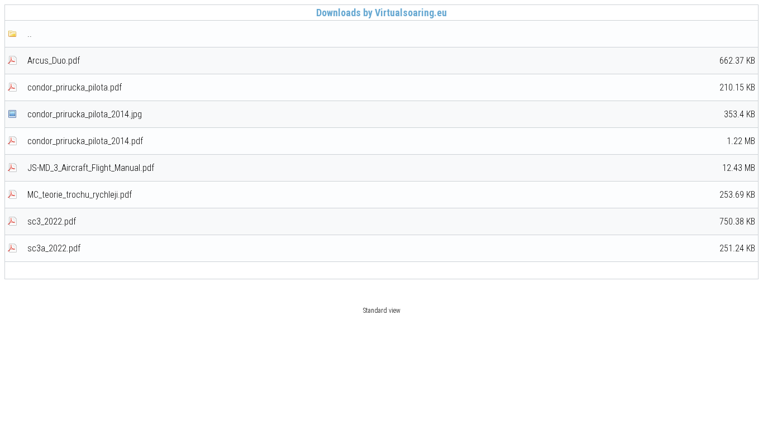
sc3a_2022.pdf (391, 248)
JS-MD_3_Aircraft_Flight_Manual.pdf (391, 168)
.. (29, 33)
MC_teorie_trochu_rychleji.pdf (391, 194)
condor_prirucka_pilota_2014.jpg (391, 114)
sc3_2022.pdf (391, 221)
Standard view (381, 310)
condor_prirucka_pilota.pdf (391, 87)
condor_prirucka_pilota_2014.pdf (391, 141)
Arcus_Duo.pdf (391, 60)
